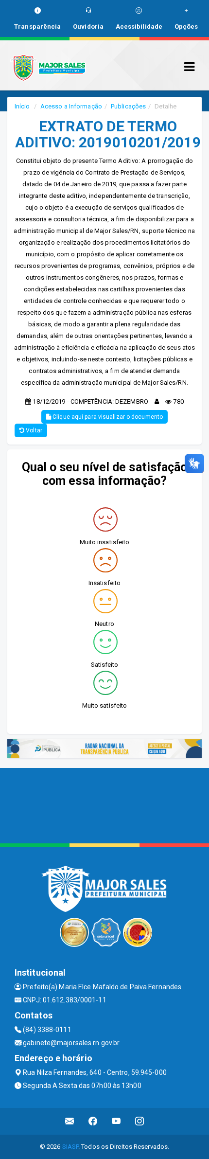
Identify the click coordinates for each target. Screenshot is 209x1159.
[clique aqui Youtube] (116, 1121)
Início (22, 106)
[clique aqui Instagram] (139, 1121)
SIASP (70, 1146)
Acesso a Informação (71, 106)
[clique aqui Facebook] (93, 1121)
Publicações (128, 106)
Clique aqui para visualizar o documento (107, 416)
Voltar (33, 430)
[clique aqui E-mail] (69, 1121)
